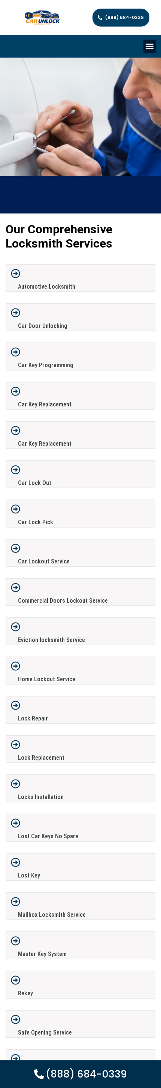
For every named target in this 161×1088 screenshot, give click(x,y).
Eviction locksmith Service (51, 639)
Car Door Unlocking (42, 325)
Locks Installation (41, 796)
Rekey (25, 993)
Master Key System (42, 954)
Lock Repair (33, 718)
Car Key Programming (45, 365)
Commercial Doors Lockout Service (63, 600)
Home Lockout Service (46, 679)
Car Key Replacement (45, 404)
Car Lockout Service (44, 561)
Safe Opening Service (45, 1032)
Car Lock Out (34, 482)
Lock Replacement (41, 757)
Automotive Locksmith (46, 286)
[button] (150, 46)
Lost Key (29, 875)
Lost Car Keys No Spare (48, 836)
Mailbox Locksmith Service (52, 914)
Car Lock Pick (35, 522)
